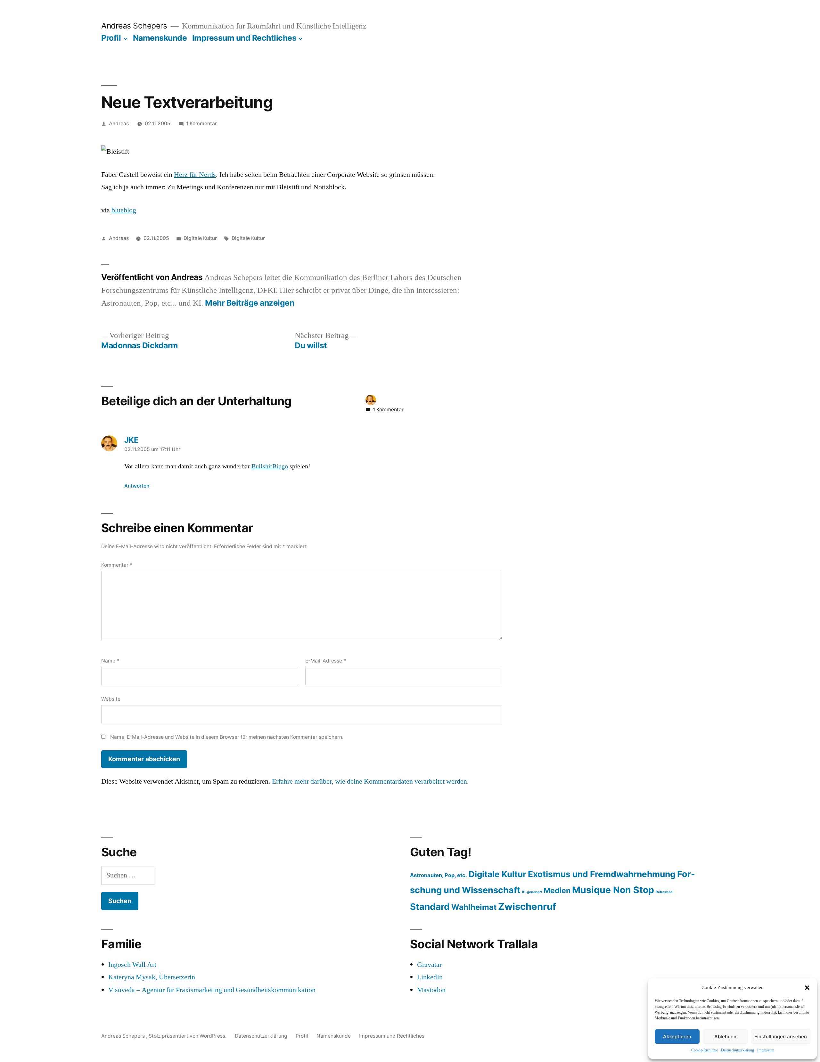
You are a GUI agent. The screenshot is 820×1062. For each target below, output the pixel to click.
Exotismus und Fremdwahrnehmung (602, 874)
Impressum (765, 1050)
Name (110, 661)
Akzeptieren (677, 1036)
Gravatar (429, 964)
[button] (807, 987)
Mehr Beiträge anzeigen (249, 303)
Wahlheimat (473, 907)
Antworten (136, 486)
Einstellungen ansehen (780, 1036)
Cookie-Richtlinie (704, 1050)
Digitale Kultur (200, 238)
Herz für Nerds (195, 174)
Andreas (119, 123)
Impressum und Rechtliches (244, 38)
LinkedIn (430, 977)
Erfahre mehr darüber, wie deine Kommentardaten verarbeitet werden (369, 781)
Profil (111, 38)
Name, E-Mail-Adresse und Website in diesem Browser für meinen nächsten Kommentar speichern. (226, 737)
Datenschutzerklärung (737, 1050)
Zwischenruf (527, 906)
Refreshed (664, 892)
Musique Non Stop (613, 890)
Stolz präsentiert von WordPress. (188, 1036)
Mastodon (431, 989)
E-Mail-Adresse (325, 661)
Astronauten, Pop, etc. (438, 875)
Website (110, 699)
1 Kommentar (201, 123)
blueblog (123, 210)
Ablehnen (725, 1036)
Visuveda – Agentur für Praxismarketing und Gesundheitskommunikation (212, 989)
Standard (430, 906)
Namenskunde (160, 38)
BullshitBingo (269, 466)
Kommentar (116, 565)
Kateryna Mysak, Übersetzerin (151, 977)
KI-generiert (532, 892)
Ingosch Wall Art (132, 964)
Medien (557, 890)
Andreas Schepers (135, 25)
